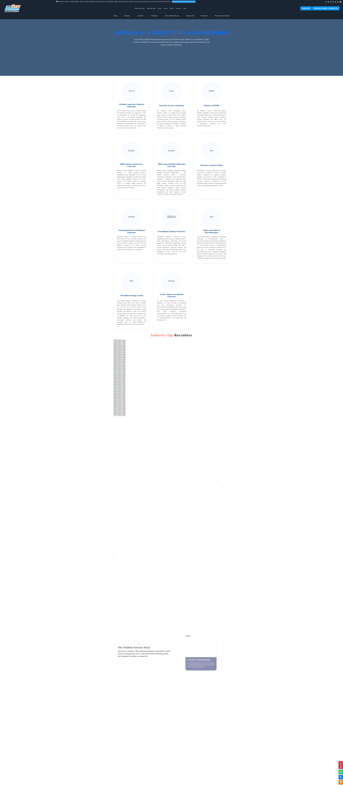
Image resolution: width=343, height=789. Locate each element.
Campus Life (190, 16)
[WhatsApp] (341, 772)
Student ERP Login (140, 8)
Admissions (154, 16)
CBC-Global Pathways (172, 16)
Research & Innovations (222, 16)
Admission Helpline (324, 8)
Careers (165, 8)
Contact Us (178, 8)
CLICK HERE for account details (134, 1)
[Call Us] (341, 777)
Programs (127, 16)
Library (159, 8)
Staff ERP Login (151, 8)
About (115, 16)
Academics (140, 16)
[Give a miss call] (328, 2)
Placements (204, 16)
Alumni (171, 8)
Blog (184, 8)
